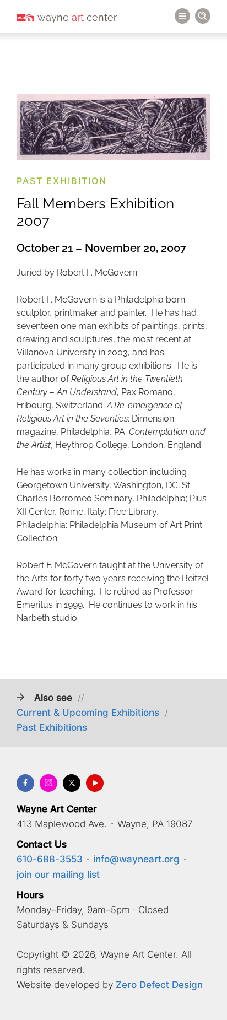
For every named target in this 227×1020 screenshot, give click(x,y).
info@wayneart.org (136, 859)
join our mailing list (58, 874)
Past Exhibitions (52, 727)
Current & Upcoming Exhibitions (88, 712)
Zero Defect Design (159, 984)
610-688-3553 (50, 859)
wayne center (77, 17)
